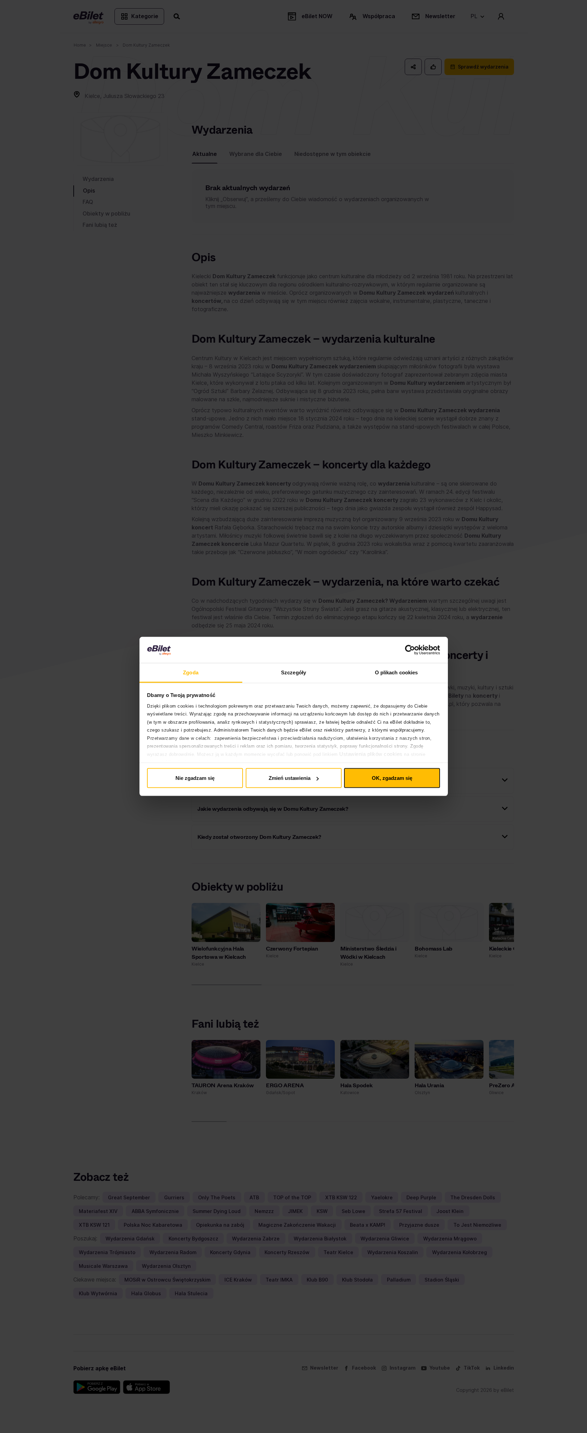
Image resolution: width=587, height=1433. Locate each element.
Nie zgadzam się (195, 778)
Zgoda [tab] (190, 672)
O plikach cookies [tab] (396, 672)
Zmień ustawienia (289, 778)
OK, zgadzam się (392, 778)
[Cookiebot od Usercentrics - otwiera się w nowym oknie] (410, 650)
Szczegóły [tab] (293, 672)
